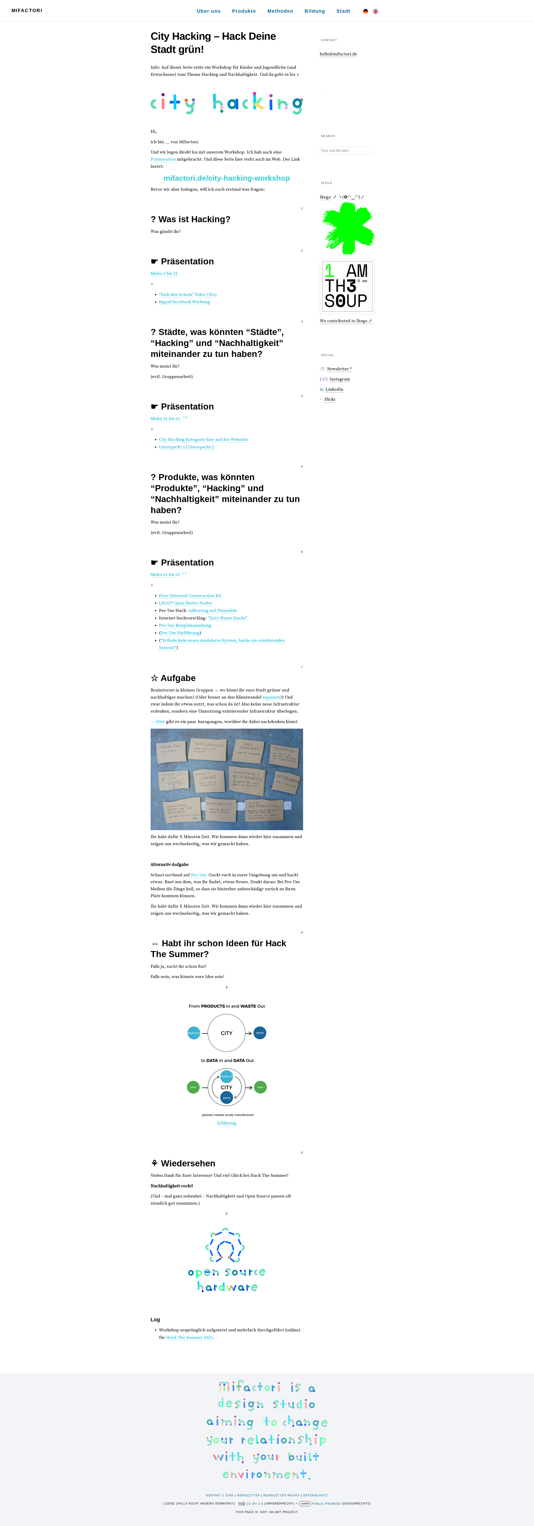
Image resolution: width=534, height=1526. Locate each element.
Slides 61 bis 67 (165, 574)
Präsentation (163, 159)
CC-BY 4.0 (255, 1503)
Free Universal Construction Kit (190, 596)
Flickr (330, 399)
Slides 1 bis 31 (164, 273)
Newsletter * (339, 369)
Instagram (340, 379)
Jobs (229, 1495)
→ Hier (158, 721)
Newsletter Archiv (281, 1495)
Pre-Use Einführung (180, 633)
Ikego (325, 197)
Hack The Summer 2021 (189, 1337)
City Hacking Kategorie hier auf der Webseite (203, 439)
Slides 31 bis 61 (165, 418)
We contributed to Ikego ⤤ (346, 321)
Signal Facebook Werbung (184, 302)
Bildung (315, 11)
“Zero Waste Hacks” (227, 618)
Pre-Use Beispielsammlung (185, 625)
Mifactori (26, 10)
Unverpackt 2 (201, 447)
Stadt (343, 11)
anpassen (271, 697)
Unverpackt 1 (172, 447)
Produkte (244, 11)
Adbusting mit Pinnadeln (212, 610)
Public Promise (326, 1503)
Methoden (280, 11)
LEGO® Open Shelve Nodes (185, 603)
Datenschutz (315, 1495)
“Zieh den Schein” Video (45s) (188, 294)
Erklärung (227, 1123)
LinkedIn (334, 389)
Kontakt (214, 1495)
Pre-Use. (199, 875)
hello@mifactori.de (338, 54)
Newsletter (248, 1495)
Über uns (209, 11)
